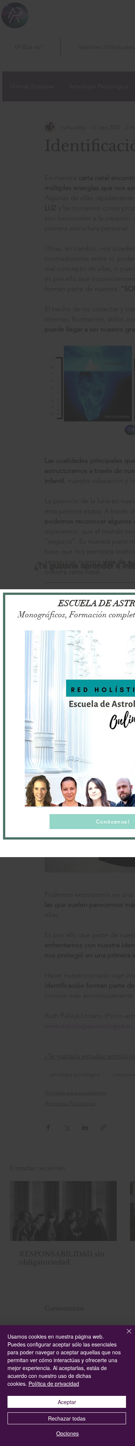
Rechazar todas (67, 1418)
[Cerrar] (125, 1336)
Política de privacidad (53, 1383)
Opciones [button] (67, 1433)
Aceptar (67, 1402)
